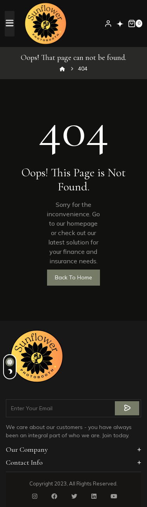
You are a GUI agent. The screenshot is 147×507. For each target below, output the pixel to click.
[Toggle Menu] (10, 23)
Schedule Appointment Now (120, 24)
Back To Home (73, 277)
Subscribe (127, 408)
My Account (108, 23)
